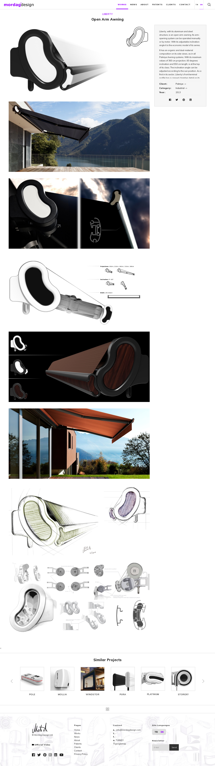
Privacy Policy (81, 754)
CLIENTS (171, 4)
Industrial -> (181, 88)
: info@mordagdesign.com (128, 730)
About (77, 740)
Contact (78, 750)
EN (201, 5)
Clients (77, 747)
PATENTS (157, 4)
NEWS (133, 4)
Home (77, 730)
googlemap (120, 743)
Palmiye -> (181, 84)
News (77, 737)
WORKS (122, 4)
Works (77, 733)
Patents (78, 743)
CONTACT (184, 4)
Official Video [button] (42, 745)
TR (196, 5)
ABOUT (145, 4)
